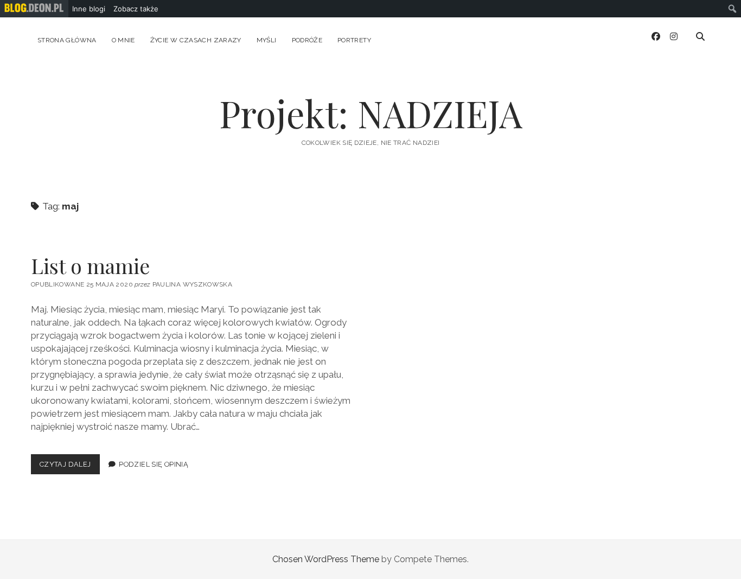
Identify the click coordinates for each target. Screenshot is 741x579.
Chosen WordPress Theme (325, 559)
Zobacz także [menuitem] (135, 8)
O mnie (123, 40)
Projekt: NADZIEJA (370, 113)
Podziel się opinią (153, 464)
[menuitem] (34, 8)
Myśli (267, 40)
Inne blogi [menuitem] (88, 8)
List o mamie (90, 265)
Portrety (354, 40)
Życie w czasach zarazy (195, 40)
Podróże (307, 40)
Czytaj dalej (70, 467)
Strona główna (67, 40)
